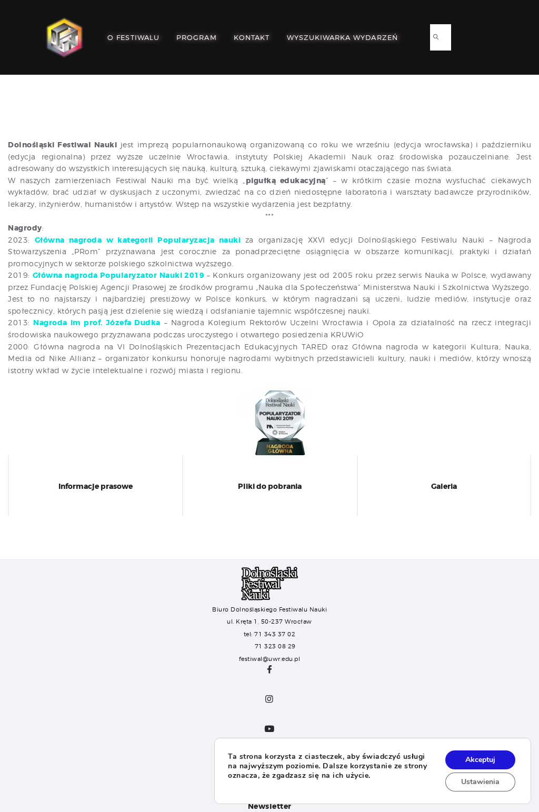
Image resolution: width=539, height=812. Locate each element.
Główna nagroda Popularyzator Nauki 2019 (120, 275)
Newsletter (270, 806)
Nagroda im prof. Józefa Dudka (97, 322)
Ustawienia (480, 782)
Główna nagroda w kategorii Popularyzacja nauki (140, 240)
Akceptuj (480, 760)
